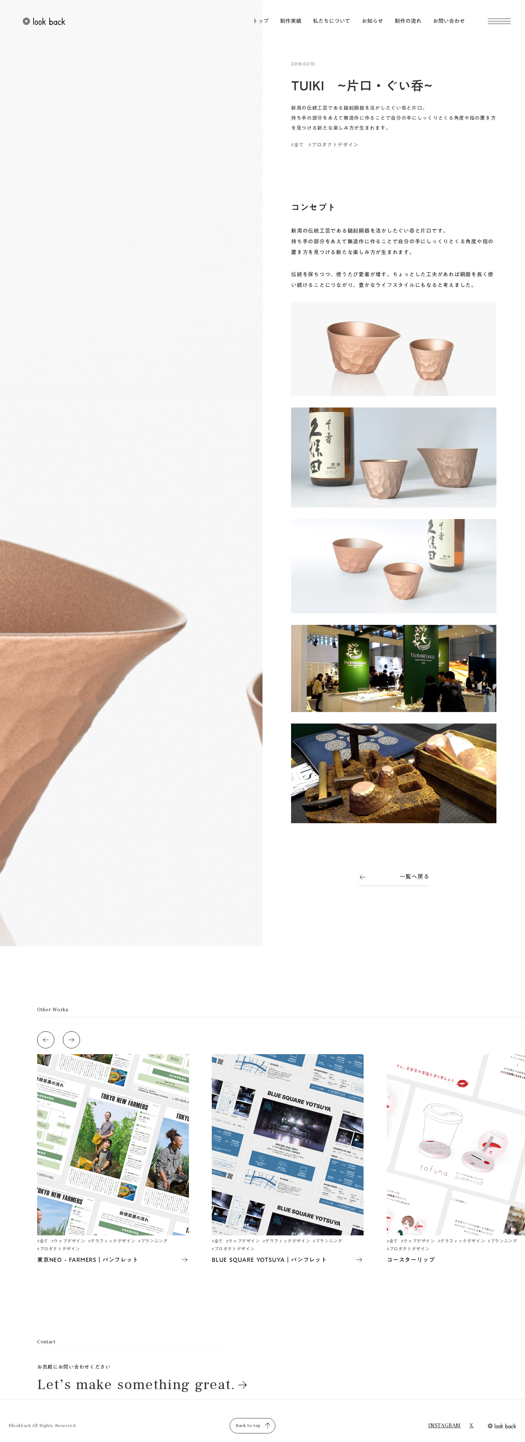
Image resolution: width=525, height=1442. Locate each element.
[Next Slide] (71, 1039)
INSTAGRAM (444, 1425)
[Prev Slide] (45, 1039)
